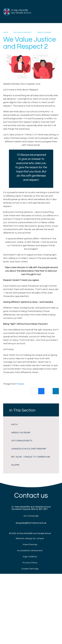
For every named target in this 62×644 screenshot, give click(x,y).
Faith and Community (23, 32)
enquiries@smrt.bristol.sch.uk (31, 523)
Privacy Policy (30, 563)
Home (5, 32)
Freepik (20, 384)
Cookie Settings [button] (29, 569)
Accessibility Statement (30, 551)
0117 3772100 (31, 516)
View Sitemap (30, 545)
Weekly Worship (44, 32)
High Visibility (30, 557)
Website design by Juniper (30, 538)
